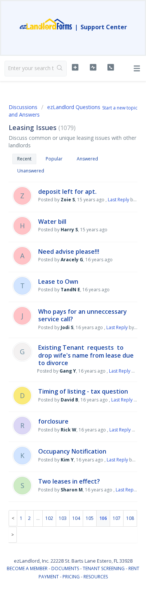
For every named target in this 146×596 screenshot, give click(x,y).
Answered (87, 159)
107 (117, 518)
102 (49, 518)
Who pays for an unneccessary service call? (82, 315)
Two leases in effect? (69, 481)
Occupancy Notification (72, 451)
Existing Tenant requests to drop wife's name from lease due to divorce (86, 355)
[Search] (60, 68)
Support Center (103, 27)
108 (130, 518)
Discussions (23, 107)
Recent (24, 159)
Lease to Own (58, 281)
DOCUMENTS (65, 568)
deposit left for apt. (67, 191)
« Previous (13, 518)
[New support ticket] (75, 67)
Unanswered (30, 171)
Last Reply (118, 199)
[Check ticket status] (93, 67)
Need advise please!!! (68, 251)
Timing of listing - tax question (83, 391)
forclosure (53, 421)
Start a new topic (119, 108)
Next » (13, 535)
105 (90, 518)
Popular (54, 159)
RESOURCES (95, 577)
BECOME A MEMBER (27, 568)
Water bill (52, 221)
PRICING (71, 577)
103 (63, 518)
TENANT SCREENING (104, 568)
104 (76, 518)
